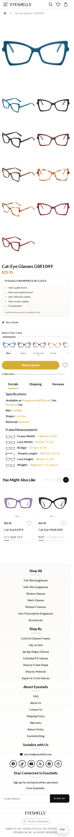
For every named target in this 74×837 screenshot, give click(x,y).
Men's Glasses (35, 600)
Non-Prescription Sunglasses (35, 613)
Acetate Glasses (26, 373)
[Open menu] (5, 4)
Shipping (35, 384)
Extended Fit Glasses (35, 658)
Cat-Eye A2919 (13, 529)
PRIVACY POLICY (32, 828)
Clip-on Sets (35, 644)
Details (13, 384)
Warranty (35, 722)
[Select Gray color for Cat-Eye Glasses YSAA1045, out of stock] (54, 537)
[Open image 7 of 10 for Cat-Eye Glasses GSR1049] (53, 174)
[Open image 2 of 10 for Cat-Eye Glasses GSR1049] (18, 105)
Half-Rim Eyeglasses (35, 587)
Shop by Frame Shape (35, 664)
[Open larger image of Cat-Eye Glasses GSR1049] (36, 53)
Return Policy (35, 729)
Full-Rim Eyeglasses (36, 580)
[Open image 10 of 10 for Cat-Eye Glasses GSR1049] (18, 243)
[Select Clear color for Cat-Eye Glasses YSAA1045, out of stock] (47, 537)
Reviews (58, 384)
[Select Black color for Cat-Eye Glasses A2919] (13, 537)
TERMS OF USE (13, 828)
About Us (35, 702)
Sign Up (59, 798)
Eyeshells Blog (36, 736)
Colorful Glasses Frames (35, 638)
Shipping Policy (36, 716)
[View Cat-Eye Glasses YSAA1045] (53, 503)
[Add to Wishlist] (65, 365)
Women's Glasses (35, 606)
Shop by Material (36, 671)
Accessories (36, 620)
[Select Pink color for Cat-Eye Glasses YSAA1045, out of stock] (60, 537)
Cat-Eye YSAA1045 (51, 529)
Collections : (9, 373)
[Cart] (65, 4)
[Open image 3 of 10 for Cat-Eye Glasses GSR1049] (53, 105)
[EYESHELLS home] (21, 4)
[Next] (66, 480)
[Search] (50, 4)
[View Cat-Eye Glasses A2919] (18, 503)
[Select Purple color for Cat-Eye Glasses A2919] (6, 537)
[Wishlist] (58, 4)
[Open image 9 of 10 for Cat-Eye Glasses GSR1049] (53, 209)
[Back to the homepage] (7, 13)
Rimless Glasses (35, 593)
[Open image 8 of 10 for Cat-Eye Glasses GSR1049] (18, 209)
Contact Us (35, 709)
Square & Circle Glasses (36, 678)
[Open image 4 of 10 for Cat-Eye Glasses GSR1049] (18, 140)
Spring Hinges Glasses (35, 651)
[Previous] (59, 480)
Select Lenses (31, 365)
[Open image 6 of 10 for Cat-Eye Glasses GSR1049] (18, 174)
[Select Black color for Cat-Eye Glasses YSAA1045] (41, 537)
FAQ (35, 696)
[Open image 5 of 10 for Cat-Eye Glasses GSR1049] (53, 140)
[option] (18, 516)
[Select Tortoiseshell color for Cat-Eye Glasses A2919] (19, 537)
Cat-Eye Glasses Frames (51, 373)
